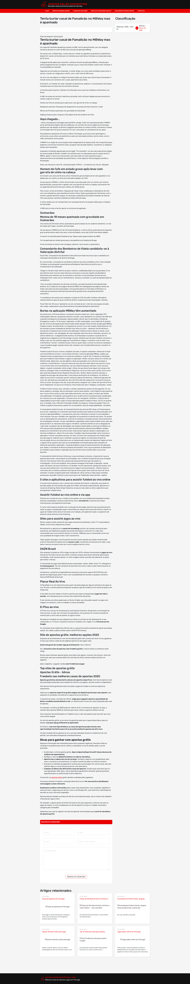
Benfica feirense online (61, 11)
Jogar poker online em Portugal (129, 932)
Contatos (141, 11)
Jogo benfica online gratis (124, 11)
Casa (47, 11)
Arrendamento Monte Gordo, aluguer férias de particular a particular (131, 899)
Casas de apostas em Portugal (53, 899)
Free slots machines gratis (101, 11)
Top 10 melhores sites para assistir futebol (92, 932)
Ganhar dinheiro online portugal (54, 932)
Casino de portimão (80, 11)
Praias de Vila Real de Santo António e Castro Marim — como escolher (94, 899)
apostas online (56, 777)
